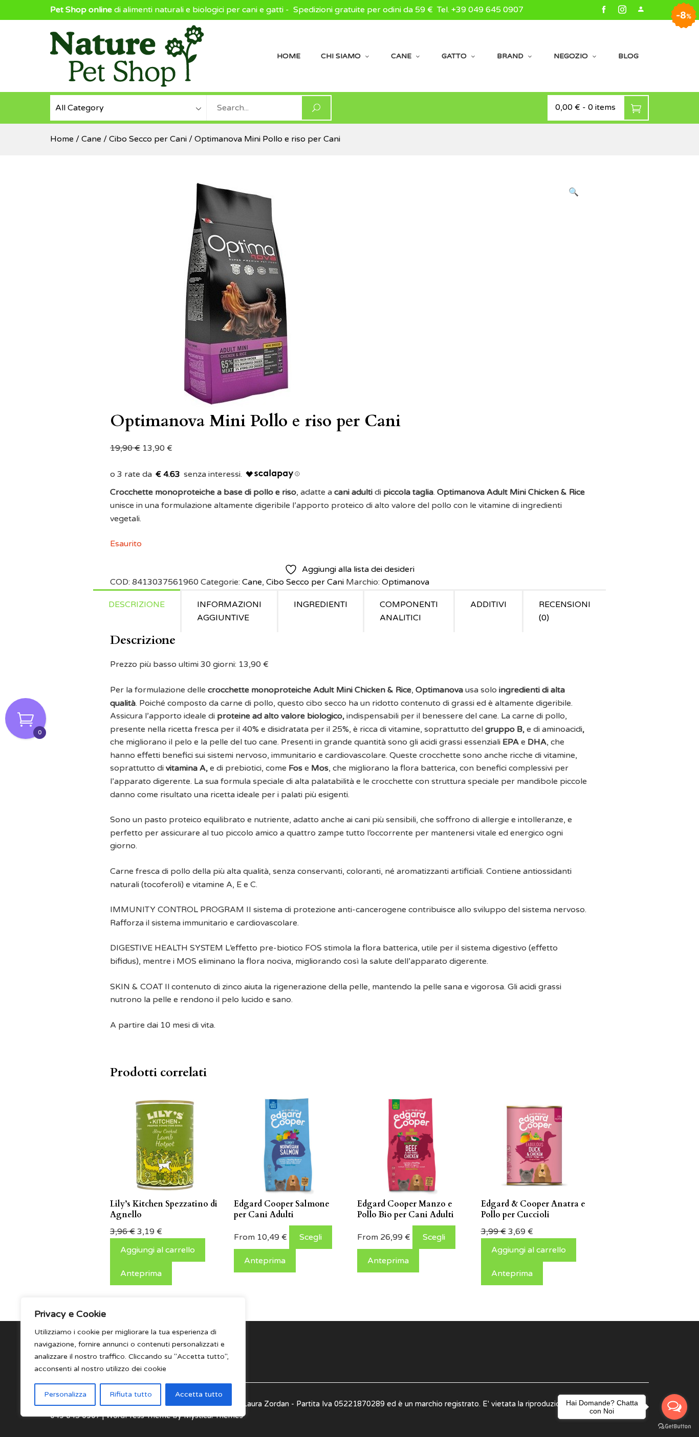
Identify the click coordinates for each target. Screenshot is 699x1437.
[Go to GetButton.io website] (674, 1426)
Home (288, 56)
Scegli (310, 1237)
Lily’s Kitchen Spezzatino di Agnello (163, 1209)
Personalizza (65, 1394)
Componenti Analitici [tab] (409, 611)
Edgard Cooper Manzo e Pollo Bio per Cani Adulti (405, 1209)
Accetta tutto (199, 1394)
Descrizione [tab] (136, 604)
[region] (133, 1357)
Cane (401, 56)
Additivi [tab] (488, 604)
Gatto (454, 56)
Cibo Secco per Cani (148, 139)
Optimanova (405, 582)
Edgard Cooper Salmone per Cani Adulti (282, 1209)
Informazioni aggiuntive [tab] (229, 611)
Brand (510, 56)
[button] (574, 192)
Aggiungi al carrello (157, 1250)
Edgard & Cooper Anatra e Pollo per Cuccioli (533, 1209)
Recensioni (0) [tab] (565, 611)
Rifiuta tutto (131, 1394)
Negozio (571, 56)
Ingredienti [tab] (320, 604)
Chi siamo (341, 56)
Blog (628, 56)
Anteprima (141, 1273)
